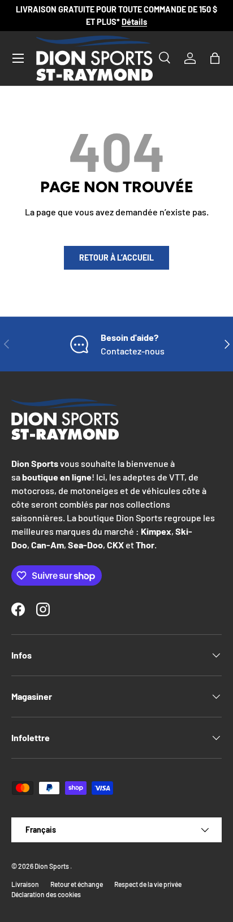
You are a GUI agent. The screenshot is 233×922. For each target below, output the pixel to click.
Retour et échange (76, 884)
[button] (214, 58)
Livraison (25, 884)
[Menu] (18, 58)
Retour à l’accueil (116, 257)
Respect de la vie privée (148, 884)
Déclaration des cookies (46, 894)
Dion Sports (52, 866)
